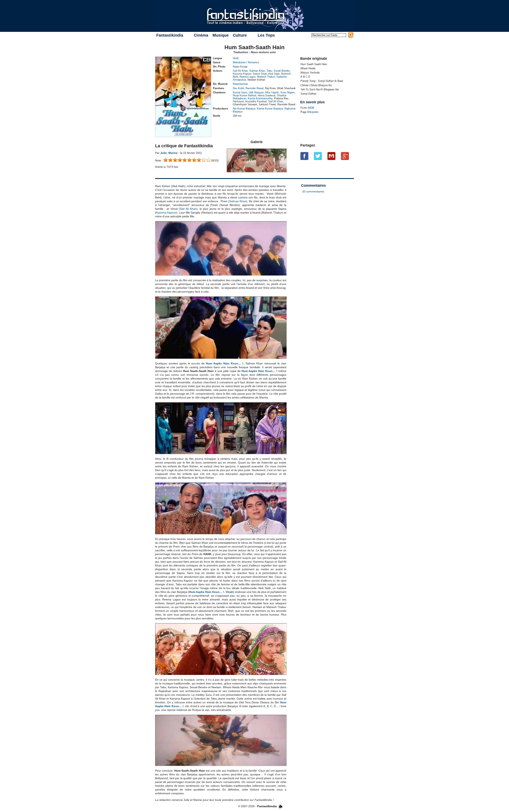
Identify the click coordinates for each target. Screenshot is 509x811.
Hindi (236, 58)
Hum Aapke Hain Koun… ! (224, 363)
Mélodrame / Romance (246, 62)
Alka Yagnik (272, 92)
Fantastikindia (169, 35)
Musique (221, 35)
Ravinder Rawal (254, 88)
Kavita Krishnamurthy (260, 98)
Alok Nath (274, 73)
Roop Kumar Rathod (244, 95)
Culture (240, 35)
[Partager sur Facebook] (304, 156)
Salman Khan (257, 70)
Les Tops (266, 35)
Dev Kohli (238, 88)
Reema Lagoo (247, 76)
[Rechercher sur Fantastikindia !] (350, 35)
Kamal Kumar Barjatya (270, 108)
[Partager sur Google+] (345, 156)
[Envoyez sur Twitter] (318, 156)
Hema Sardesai (266, 95)
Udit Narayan (256, 92)
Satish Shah (260, 73)
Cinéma (201, 35)
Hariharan (238, 101)
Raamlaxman (240, 83)
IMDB (311, 107)
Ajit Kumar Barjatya (244, 108)
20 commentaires (313, 191)
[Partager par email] (331, 156)
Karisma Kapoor (242, 73)
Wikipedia (312, 111)
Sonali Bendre (282, 70)
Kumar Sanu (240, 92)
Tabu (269, 70)
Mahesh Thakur (266, 76)
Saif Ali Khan (240, 70)
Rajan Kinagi (240, 66)
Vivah (229, 591)
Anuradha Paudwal (256, 101)
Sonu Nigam (287, 92)
